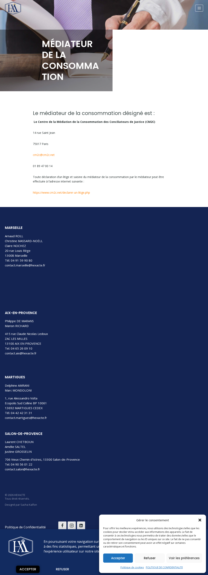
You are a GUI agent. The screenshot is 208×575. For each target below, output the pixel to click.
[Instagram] (72, 525)
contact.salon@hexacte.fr (22, 469)
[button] (200, 520)
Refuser (150, 558)
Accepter (118, 558)
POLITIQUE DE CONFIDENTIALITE (164, 567)
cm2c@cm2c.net (44, 155)
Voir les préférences (184, 558)
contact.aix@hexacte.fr (21, 353)
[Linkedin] (81, 525)
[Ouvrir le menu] (199, 8)
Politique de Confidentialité (25, 527)
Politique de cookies (132, 567)
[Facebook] (62, 525)
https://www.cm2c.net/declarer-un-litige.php (61, 192)
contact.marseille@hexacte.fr (25, 265)
